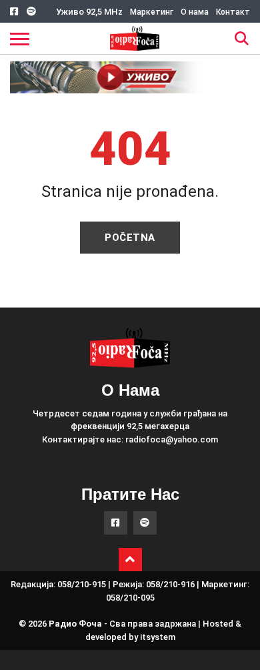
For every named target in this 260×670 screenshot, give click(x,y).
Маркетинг (151, 12)
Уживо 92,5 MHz (89, 12)
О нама (195, 12)
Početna (130, 238)
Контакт (233, 12)
